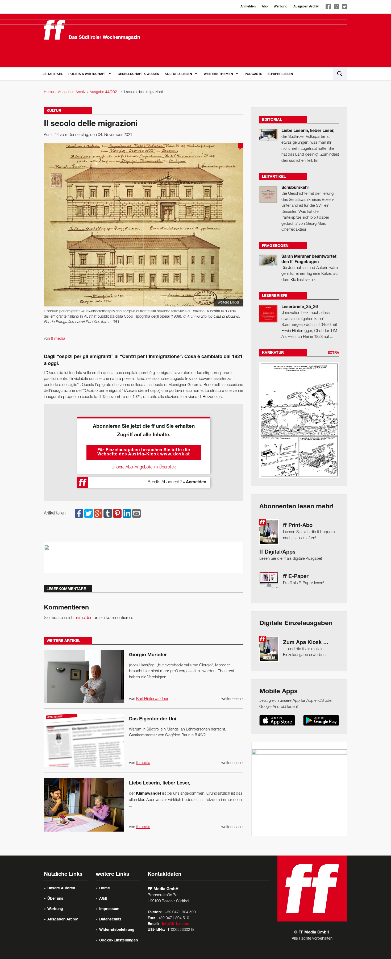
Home (49, 92)
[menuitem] (53, 74)
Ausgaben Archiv (306, 6)
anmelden (84, 618)
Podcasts (253, 74)
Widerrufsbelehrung (116, 930)
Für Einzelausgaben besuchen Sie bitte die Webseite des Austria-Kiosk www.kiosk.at (143, 452)
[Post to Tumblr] (107, 513)
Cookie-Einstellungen (118, 941)
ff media (58, 339)
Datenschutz (110, 919)
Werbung (280, 6)
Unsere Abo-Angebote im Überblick (143, 467)
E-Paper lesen (280, 74)
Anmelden (248, 6)
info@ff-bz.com (175, 924)
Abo (265, 6)
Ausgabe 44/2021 (104, 92)
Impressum (109, 909)
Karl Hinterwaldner (152, 699)
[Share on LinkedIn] (127, 513)
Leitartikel (53, 74)
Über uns (55, 899)
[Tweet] (88, 513)
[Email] (136, 513)
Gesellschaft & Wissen (138, 74)
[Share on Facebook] (79, 513)
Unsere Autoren (61, 888)
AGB (103, 899)
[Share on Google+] (98, 513)
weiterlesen (232, 699)
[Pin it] (117, 513)
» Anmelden (194, 482)
